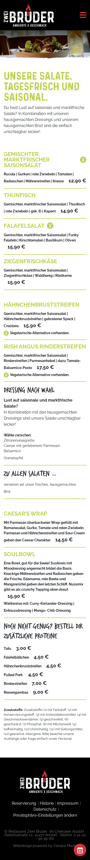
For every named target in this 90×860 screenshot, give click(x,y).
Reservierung (24, 803)
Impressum (67, 803)
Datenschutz (45, 809)
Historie (47, 803)
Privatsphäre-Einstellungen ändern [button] (45, 815)
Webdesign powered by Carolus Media (45, 846)
